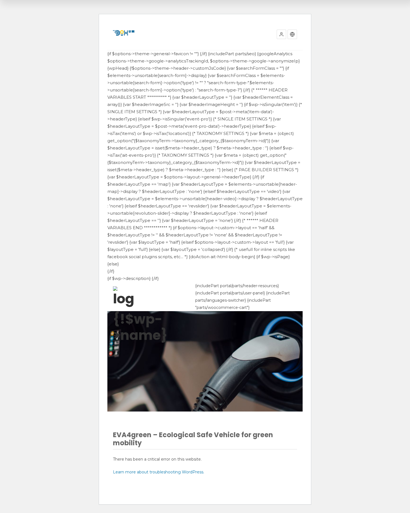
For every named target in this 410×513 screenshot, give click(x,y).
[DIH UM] (123, 33)
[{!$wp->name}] (123, 296)
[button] (281, 34)
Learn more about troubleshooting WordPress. (158, 472)
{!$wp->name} (123, 327)
